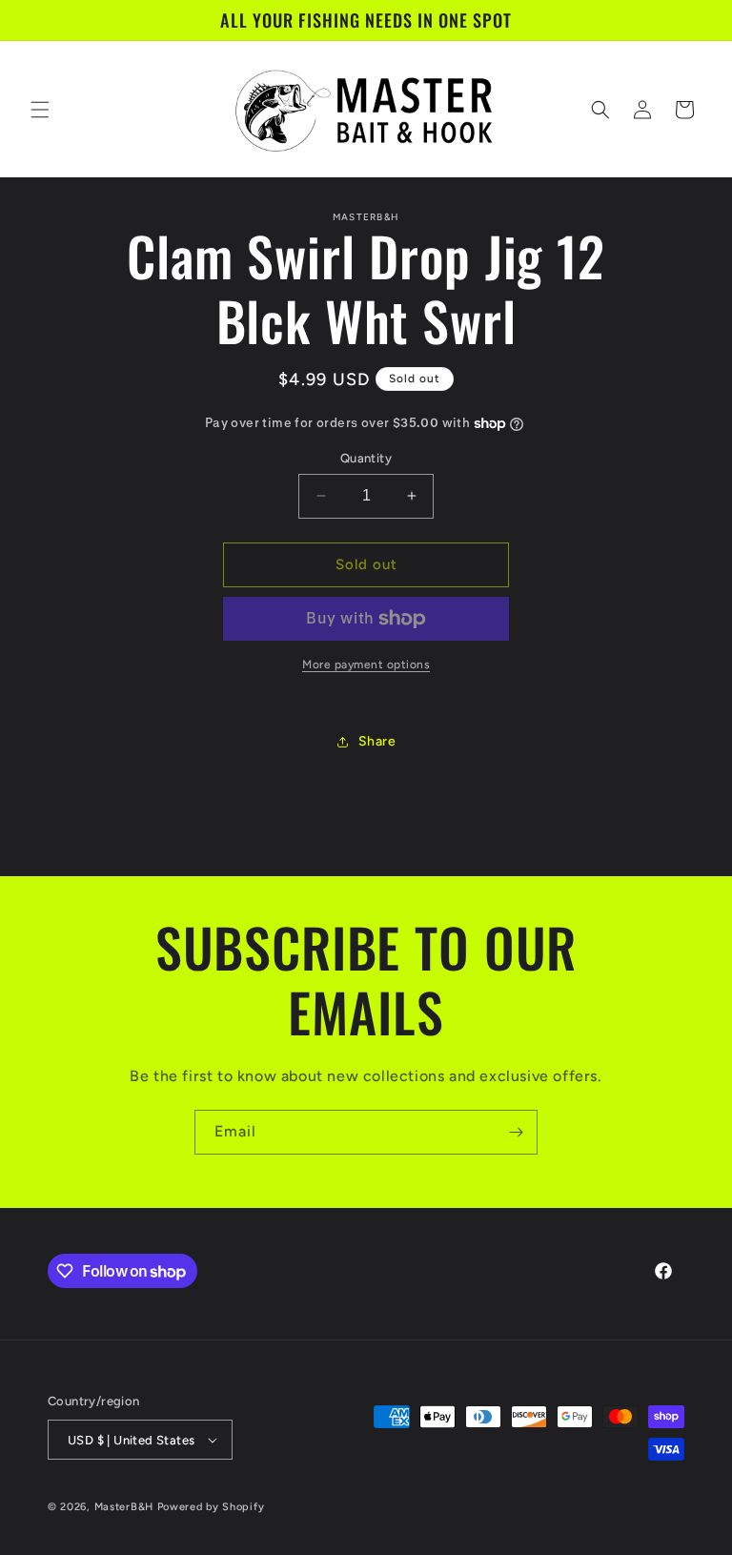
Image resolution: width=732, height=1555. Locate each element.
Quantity (366, 458)
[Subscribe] (516, 1132)
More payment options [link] (366, 664)
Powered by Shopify (211, 1507)
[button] (40, 110)
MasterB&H (123, 1507)
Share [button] (377, 741)
